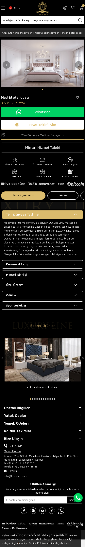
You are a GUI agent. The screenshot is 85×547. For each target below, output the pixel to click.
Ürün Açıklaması (23, 195)
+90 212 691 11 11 (25, 463)
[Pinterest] (52, 510)
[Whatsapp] (61, 510)
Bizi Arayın (16, 445)
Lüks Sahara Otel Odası (42, 387)
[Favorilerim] (73, 8)
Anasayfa (7, 32)
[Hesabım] (65, 8)
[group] (42, 63)
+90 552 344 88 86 (26, 466)
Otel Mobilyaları (23, 32)
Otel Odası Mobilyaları (47, 32)
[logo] (42, 8)
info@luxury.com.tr (15, 476)
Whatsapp (43, 112)
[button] (42, 89)
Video (63, 195)
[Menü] (3, 8)
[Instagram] (33, 510)
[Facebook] (24, 510)
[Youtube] (42, 510)
